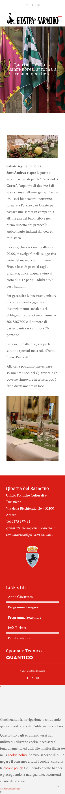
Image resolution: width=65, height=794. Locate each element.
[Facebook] (27, 5)
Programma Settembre (24, 617)
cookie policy (17, 754)
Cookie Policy (13, 788)
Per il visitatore (19, 638)
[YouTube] (32, 5)
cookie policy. (13, 768)
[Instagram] (38, 5)
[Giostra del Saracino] (32, 18)
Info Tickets (17, 627)
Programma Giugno (23, 607)
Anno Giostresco (20, 596)
